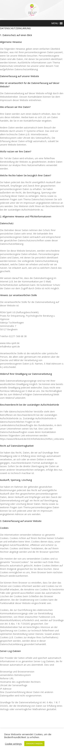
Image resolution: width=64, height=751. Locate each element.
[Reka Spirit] (32, 16)
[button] (54, 23)
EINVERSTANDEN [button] (34, 743)
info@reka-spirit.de (10, 346)
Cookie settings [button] (13, 743)
